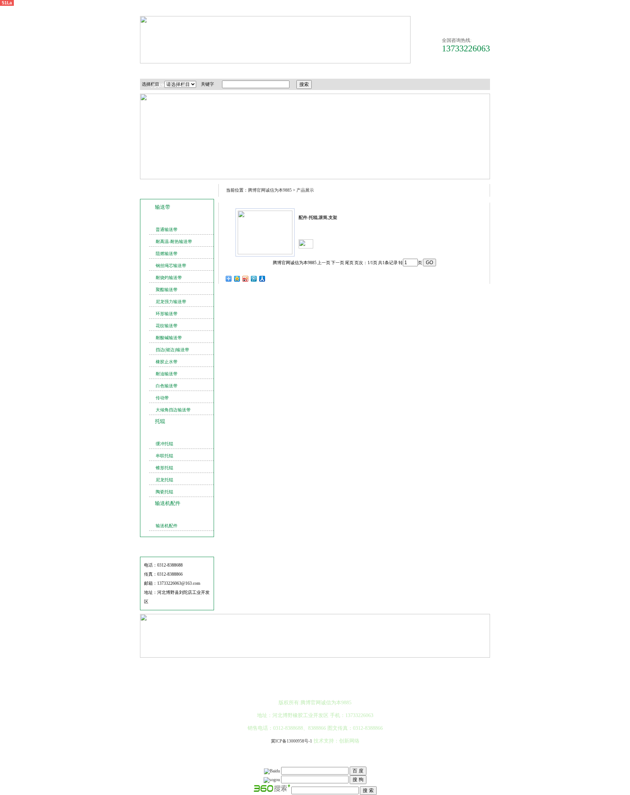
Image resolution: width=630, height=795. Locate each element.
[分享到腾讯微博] (254, 279)
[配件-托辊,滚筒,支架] (265, 252)
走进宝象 (199, 71)
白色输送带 (167, 385)
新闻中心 (314, 71)
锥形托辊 (164, 467)
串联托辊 (164, 455)
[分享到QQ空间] (237, 279)
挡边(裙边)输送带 (172, 349)
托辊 (160, 421)
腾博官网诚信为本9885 (161, 73)
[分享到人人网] (262, 279)
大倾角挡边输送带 (173, 409)
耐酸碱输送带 (169, 337)
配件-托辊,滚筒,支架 (318, 217)
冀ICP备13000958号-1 (291, 741)
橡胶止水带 (167, 361)
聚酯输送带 (167, 289)
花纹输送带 (167, 325)
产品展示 (305, 190)
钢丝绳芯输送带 (171, 265)
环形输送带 (167, 313)
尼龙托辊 (164, 479)
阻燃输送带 (167, 253)
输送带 (162, 207)
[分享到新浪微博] (245, 279)
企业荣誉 (391, 71)
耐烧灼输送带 (169, 277)
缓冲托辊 (164, 443)
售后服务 (352, 71)
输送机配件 (167, 503)
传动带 (162, 397)
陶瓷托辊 (164, 491)
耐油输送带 (167, 373)
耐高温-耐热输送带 (174, 241)
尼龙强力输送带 (171, 301)
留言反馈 (429, 71)
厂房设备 (276, 71)
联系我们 (467, 71)
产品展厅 (238, 71)
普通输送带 (167, 229)
